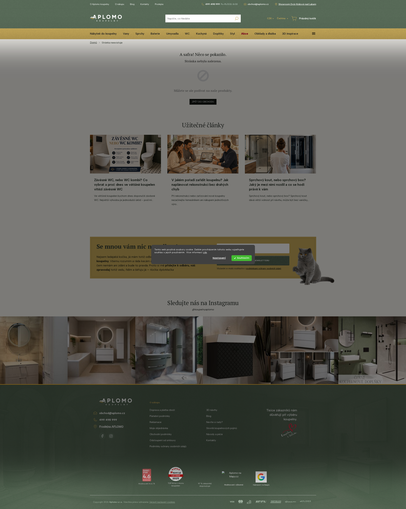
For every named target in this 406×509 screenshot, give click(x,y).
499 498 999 (108, 419)
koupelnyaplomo (111, 435)
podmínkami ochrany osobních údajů (263, 268)
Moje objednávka (159, 428)
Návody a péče (214, 434)
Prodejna (159, 4)
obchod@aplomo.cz (112, 413)
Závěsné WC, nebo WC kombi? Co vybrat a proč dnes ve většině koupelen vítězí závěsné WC (124, 184)
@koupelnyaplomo (203, 309)
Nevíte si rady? (214, 422)
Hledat (237, 18)
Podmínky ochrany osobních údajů (168, 446)
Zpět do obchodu (203, 101)
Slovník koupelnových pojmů (221, 428)
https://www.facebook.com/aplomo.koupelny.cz (102, 435)
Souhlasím (243, 258)
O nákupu (119, 4)
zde (205, 252)
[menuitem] (103, 33)
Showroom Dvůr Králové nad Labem (297, 4)
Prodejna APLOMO (111, 426)
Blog (132, 4)
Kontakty (144, 4)
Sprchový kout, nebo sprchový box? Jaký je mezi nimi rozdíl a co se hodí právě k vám (277, 184)
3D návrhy (211, 410)
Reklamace (155, 422)
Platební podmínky (160, 416)
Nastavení (219, 258)
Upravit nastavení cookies (162, 502)
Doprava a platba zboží (162, 410)
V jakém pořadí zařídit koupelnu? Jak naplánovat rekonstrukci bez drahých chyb (199, 184)
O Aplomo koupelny (99, 4)
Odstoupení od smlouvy (163, 440)
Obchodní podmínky (161, 434)
